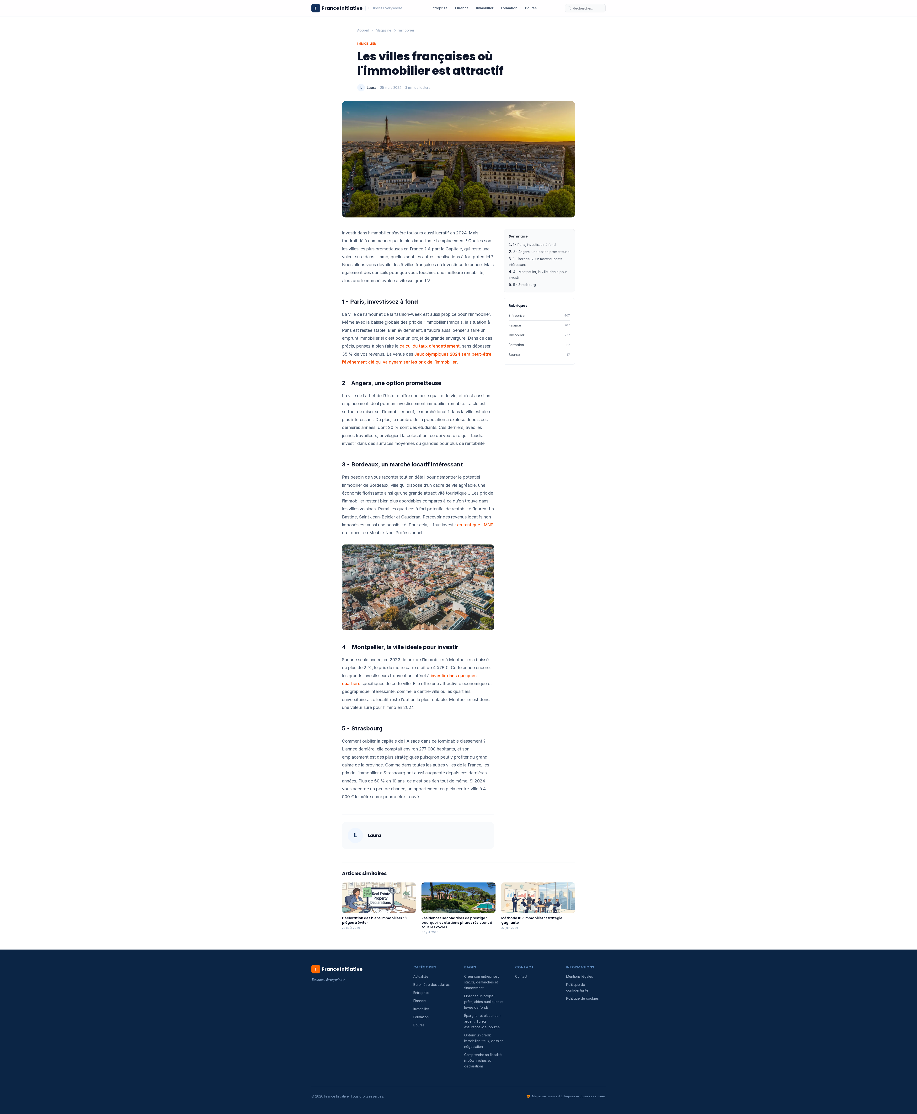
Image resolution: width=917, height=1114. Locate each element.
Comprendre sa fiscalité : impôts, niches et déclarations (483, 1060)
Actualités (420, 976)
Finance (462, 8)
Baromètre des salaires (431, 984)
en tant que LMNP (475, 524)
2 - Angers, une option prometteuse (541, 252)
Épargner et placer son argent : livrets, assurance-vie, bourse (482, 1021)
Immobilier (484, 8)
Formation (509, 8)
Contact (521, 976)
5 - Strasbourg (524, 285)
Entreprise (439, 8)
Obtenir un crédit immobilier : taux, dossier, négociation (484, 1041)
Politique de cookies (582, 998)
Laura (371, 87)
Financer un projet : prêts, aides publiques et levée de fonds (483, 1001)
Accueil (363, 30)
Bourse (531, 8)
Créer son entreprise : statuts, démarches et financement (481, 982)
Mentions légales (579, 976)
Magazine (383, 30)
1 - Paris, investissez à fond (535, 245)
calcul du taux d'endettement (430, 345)
